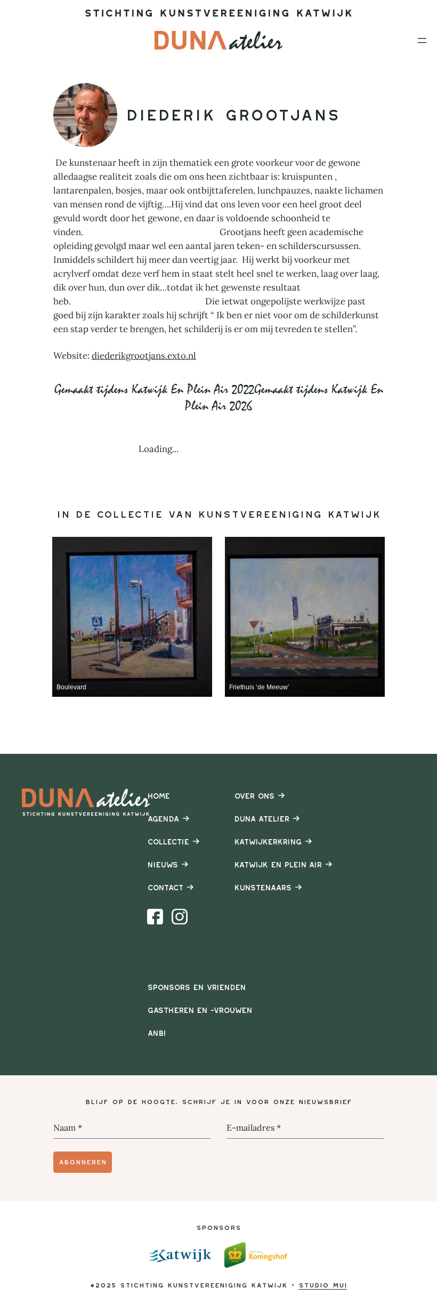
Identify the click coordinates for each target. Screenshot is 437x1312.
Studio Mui (322, 1285)
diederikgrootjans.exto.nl (144, 355)
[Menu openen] (422, 40)
